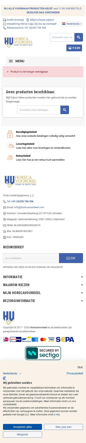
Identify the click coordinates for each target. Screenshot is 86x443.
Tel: (20, 201)
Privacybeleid (75, 373)
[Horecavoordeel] (19, 41)
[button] (12, 373)
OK (72, 258)
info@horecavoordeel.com (29, 207)
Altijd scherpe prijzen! (41, 19)
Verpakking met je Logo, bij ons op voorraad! (31, 23)
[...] (31, 195)
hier (58, 414)
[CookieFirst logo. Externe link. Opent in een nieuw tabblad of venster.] (4, 378)
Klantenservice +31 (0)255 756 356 (26, 27)
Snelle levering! (15, 19)
